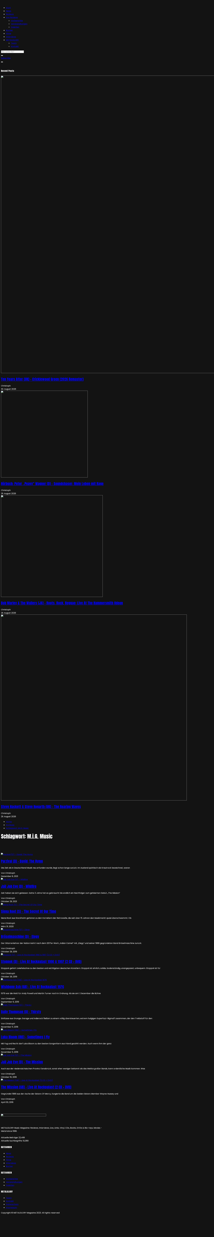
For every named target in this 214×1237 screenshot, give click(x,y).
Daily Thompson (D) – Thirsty (21, 1011)
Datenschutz (12, 1204)
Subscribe (6, 58)
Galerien (15, 27)
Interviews (11, 36)
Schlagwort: (17, 828)
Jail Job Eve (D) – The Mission (22, 1062)
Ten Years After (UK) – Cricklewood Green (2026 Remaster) (42, 379)
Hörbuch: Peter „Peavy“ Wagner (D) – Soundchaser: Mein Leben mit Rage (52, 483)
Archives (10, 825)
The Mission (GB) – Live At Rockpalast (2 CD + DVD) (36, 1087)
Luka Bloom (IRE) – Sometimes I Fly (25, 1037)
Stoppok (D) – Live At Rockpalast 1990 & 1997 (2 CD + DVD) (41, 961)
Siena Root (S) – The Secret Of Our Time (28, 911)
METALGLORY (12, 40)
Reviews (10, 14)
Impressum (11, 1207)
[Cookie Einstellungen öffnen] (19, 1234)
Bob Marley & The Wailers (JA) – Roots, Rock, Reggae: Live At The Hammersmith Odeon (62, 603)
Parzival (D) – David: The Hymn (22, 861)
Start (8, 7)
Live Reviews (12, 17)
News (8, 11)
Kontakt (15, 46)
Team (14, 43)
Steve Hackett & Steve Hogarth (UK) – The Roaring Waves (41, 806)
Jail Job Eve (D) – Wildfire (18, 886)
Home (9, 821)
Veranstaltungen (19, 23)
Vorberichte (17, 20)
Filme (8, 33)
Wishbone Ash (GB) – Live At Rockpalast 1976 (32, 986)
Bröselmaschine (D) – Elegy (20, 936)
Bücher (9, 30)
